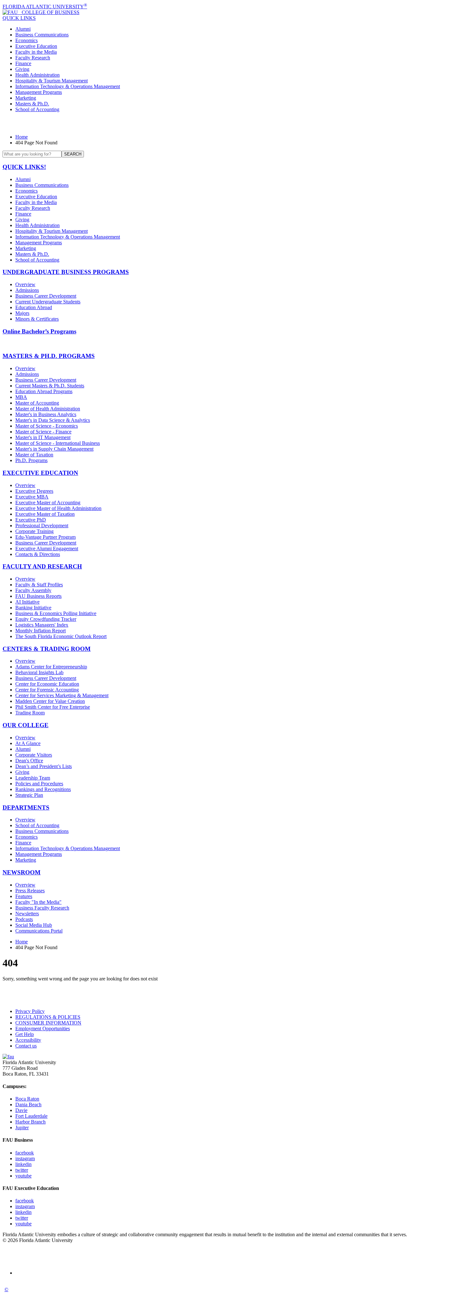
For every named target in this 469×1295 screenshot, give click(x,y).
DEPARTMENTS (26, 807)
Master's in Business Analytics (45, 414)
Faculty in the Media (36, 52)
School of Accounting (37, 109)
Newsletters (27, 913)
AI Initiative (27, 602)
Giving (22, 69)
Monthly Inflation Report (40, 630)
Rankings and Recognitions (43, 789)
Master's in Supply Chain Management (54, 449)
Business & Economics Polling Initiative (55, 613)
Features (23, 896)
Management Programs (38, 92)
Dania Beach (28, 1104)
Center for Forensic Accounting (47, 689)
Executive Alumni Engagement (46, 548)
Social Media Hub (33, 925)
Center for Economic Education (47, 684)
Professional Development (41, 525)
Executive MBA (31, 496)
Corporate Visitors (33, 755)
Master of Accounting (37, 403)
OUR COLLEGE (25, 725)
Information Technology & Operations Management (67, 86)
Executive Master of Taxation (45, 514)
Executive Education (36, 46)
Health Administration (37, 75)
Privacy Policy (30, 1011)
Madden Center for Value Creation (50, 701)
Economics (26, 40)
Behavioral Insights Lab (39, 672)
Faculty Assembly (33, 590)
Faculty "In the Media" (38, 902)
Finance (23, 63)
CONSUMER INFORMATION (48, 1022)
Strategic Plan (29, 795)
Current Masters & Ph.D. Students (49, 385)
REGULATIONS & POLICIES (47, 1017)
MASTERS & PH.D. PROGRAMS (49, 356)
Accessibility (28, 1040)
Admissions (27, 290)
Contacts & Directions (37, 554)
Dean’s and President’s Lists (43, 766)
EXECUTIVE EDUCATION (40, 472)
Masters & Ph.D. (32, 103)
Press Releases (30, 890)
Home (21, 137)
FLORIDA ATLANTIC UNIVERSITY (45, 6)
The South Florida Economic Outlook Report (61, 636)
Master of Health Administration (47, 408)
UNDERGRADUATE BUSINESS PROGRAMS (66, 272)
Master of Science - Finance (43, 431)
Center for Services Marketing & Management (61, 695)
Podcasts (24, 919)
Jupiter (22, 1127)
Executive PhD (30, 519)
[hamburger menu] (234, 123)
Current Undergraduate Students (47, 301)
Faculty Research (32, 57)
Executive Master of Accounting (47, 502)
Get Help (24, 1034)
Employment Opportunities (42, 1028)
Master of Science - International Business (57, 443)
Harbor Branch (30, 1121)
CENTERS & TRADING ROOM (47, 648)
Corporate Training (34, 531)
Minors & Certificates (37, 319)
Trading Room (30, 712)
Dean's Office (29, 760)
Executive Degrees (34, 491)
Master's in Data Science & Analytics (52, 420)
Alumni (23, 29)
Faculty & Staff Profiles (39, 584)
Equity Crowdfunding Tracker (45, 619)
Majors (22, 313)
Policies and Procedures (39, 783)
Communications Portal (39, 930)
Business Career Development (45, 296)
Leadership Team (32, 778)
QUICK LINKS (19, 18)
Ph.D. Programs (31, 460)
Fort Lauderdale (31, 1116)
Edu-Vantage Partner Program (45, 537)
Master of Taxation (34, 454)
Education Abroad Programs (43, 391)
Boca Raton (27, 1098)
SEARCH (72, 154)
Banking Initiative (33, 607)
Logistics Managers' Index (41, 625)
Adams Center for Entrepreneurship (51, 666)
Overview (25, 284)
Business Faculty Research (42, 907)
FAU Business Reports (38, 596)
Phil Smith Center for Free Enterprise (52, 707)
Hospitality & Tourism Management (51, 80)
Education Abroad (33, 307)
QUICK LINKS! (24, 167)
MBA (21, 397)
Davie (21, 1110)
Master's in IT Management (43, 437)
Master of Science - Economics (46, 426)
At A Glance (28, 743)
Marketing (25, 98)
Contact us (26, 1045)
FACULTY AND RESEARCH (42, 566)
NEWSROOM (22, 872)
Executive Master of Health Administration (58, 508)
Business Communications (42, 34)
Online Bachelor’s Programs (39, 331)
